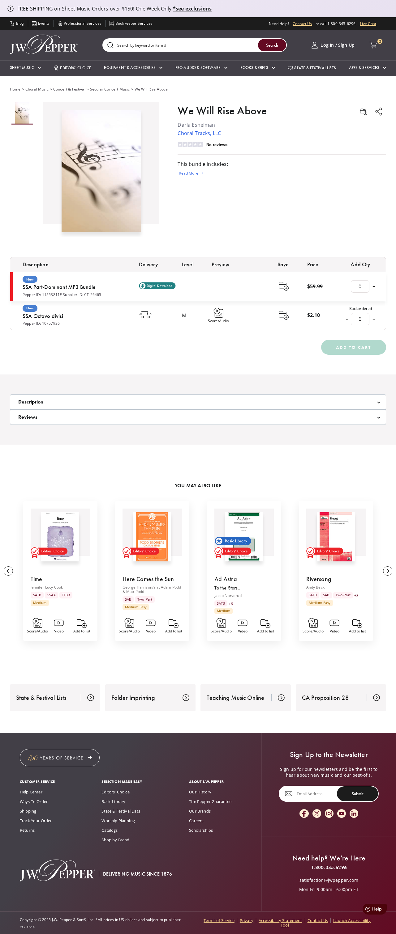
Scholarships (201, 830)
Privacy (246, 920)
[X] (316, 814)
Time (36, 579)
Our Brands (200, 811)
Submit (357, 794)
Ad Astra (225, 579)
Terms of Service (219, 920)
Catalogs (109, 830)
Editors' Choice (115, 792)
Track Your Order (36, 820)
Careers (196, 820)
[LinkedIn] (354, 814)
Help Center (31, 792)
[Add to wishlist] (363, 112)
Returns (27, 830)
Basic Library (113, 801)
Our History (200, 792)
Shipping (28, 811)
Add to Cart (353, 347)
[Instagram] (329, 814)
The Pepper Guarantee (210, 801)
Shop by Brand (115, 840)
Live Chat (368, 23)
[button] (25, 68)
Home (15, 89)
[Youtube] (341, 814)
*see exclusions (192, 8)
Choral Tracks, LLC (199, 133)
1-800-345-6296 (329, 867)
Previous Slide (8, 571)
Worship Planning (118, 820)
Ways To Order (34, 801)
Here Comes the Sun (148, 579)
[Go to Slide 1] (22, 113)
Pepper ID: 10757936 (41, 323)
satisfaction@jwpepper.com (328, 880)
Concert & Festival (69, 89)
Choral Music (37, 89)
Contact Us (302, 23)
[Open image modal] (101, 173)
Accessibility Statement (280, 920)
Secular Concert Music (110, 89)
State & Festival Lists (120, 811)
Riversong (318, 579)
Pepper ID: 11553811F (42, 294)
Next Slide (387, 571)
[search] (110, 45)
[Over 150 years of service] (60, 757)
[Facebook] (304, 814)
